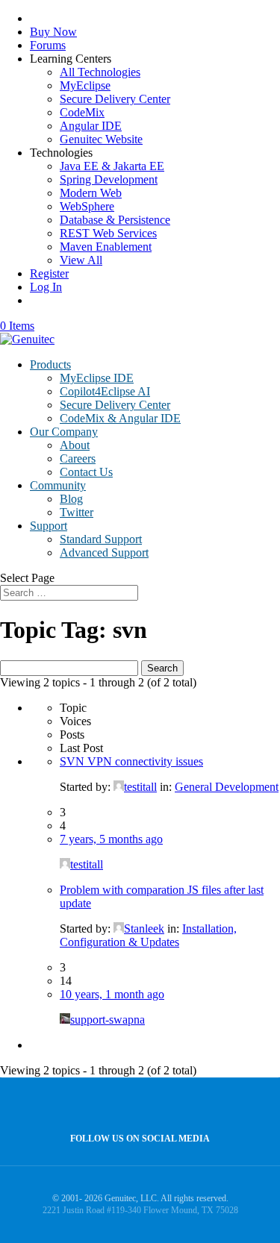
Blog (71, 498)
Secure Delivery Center (115, 99)
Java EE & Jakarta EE (112, 166)
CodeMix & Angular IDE (120, 418)
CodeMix (82, 112)
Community (58, 485)
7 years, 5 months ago (111, 839)
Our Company (64, 431)
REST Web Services (108, 233)
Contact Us (86, 472)
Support (48, 525)
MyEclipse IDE (97, 378)
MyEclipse (85, 85)
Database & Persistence (115, 219)
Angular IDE (91, 125)
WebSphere (87, 206)
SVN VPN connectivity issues (131, 761)
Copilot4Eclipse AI (105, 391)
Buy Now (53, 31)
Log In (46, 287)
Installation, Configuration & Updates (148, 935)
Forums (48, 45)
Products (50, 364)
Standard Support (101, 539)
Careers (78, 458)
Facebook (136, 1106)
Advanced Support (104, 552)
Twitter (76, 512)
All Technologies (100, 72)
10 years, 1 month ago (112, 994)
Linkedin (168, 1106)
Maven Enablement (106, 246)
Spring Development (109, 179)
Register (49, 273)
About (75, 445)
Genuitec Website (101, 139)
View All (81, 260)
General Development (227, 786)
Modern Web (91, 193)
